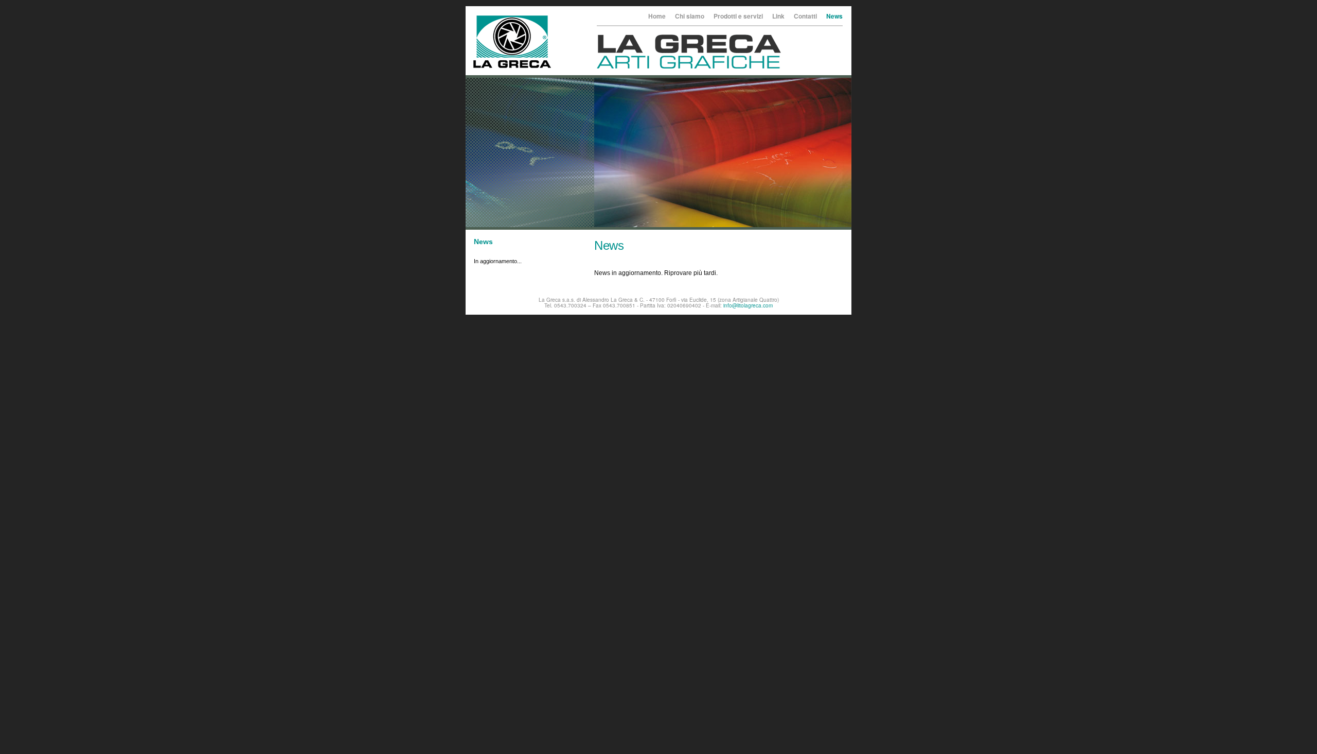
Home (657, 16)
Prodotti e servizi (738, 16)
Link (778, 16)
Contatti (805, 16)
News (834, 16)
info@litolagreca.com (748, 305)
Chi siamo (689, 16)
